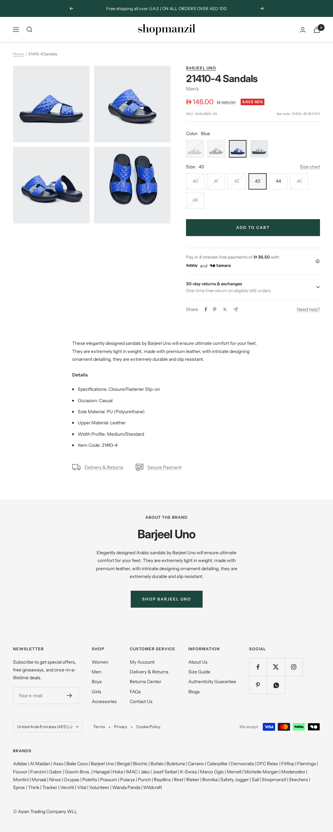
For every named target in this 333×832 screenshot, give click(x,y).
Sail (255, 780)
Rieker (192, 780)
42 (236, 181)
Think (33, 787)
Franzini (38, 772)
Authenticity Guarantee (212, 681)
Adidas (20, 764)
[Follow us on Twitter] (276, 667)
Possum (108, 780)
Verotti (67, 787)
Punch (144, 780)
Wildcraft (152, 787)
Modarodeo (293, 772)
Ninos (55, 780)
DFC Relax (267, 764)
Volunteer (99, 787)
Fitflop (287, 764)
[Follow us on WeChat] (276, 685)
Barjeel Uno (201, 67)
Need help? (308, 309)
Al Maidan (40, 764)
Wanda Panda (126, 787)
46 (195, 200)
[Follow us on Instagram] (294, 667)
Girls (96, 692)
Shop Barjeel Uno (166, 599)
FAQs (135, 692)
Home (18, 53)
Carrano (196, 764)
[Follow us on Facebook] (258, 667)
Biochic (140, 764)
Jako (145, 772)
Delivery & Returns (104, 467)
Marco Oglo (212, 772)
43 (257, 181)
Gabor (55, 772)
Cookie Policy (148, 726)
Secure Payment (164, 467)
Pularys (127, 780)
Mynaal (39, 780)
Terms (99, 726)
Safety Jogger (234, 780)
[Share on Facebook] (206, 309)
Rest (178, 780)
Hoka (118, 772)
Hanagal (101, 772)
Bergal (123, 764)
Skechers (298, 780)
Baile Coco (77, 764)
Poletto (89, 780)
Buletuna (175, 764)
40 (195, 181)
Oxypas (71, 780)
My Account (142, 662)
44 (278, 181)
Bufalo (157, 764)
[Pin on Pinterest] (214, 309)
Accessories (104, 701)
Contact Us (141, 701)
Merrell (234, 772)
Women (100, 662)
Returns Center (145, 681)
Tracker (49, 787)
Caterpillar (217, 764)
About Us (197, 662)
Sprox (19, 787)
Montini (21, 780)
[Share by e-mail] (235, 309)
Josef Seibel (165, 772)
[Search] (30, 30)
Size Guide (199, 672)
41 (216, 181)
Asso (58, 764)
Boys (97, 681)
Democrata (242, 764)
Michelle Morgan (261, 772)
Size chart (310, 167)
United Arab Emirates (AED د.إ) (45, 726)
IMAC (132, 772)
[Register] (69, 695)
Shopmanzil (274, 780)
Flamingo (306, 764)
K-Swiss (188, 772)
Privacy (120, 726)
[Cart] (316, 30)
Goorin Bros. (77, 772)
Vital (81, 787)
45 (299, 181)
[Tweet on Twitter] (225, 309)
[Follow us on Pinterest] (258, 685)
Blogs (194, 692)
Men (96, 672)
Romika (210, 780)
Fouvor (20, 772)
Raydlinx (162, 780)
